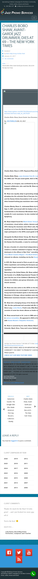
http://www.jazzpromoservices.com (13, 345)
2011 (26, 463)
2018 (16, 463)
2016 (16, 473)
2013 (16, 488)
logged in (14, 441)
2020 (6, 488)
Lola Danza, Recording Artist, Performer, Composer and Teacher (18, 532)
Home (3, 63)
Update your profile (15, 362)
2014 (16, 483)
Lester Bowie (17, 308)
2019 (16, 459)
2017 (16, 468)
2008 (26, 478)
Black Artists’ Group (30, 221)
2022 (6, 478)
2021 (6, 483)
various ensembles (12, 318)
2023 (6, 473)
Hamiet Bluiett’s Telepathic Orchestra (20, 320)
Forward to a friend (25, 362)
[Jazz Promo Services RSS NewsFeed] (19, 560)
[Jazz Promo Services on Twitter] (19, 553)
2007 (26, 483)
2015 (16, 478)
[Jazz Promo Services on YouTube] (29, 553)
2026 (6, 459)
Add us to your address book (14, 382)
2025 (6, 463)
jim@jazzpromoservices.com (25, 6)
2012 (26, 459)
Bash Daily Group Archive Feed (15, 53)
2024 (6, 468)
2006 (26, 488)
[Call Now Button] (33, 573)
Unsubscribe (7, 362)
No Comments (9, 59)
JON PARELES (11, 121)
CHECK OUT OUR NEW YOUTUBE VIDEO (18, 355)
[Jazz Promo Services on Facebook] (9, 553)
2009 (26, 473)
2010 (26, 468)
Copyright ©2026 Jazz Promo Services (11, 572)
